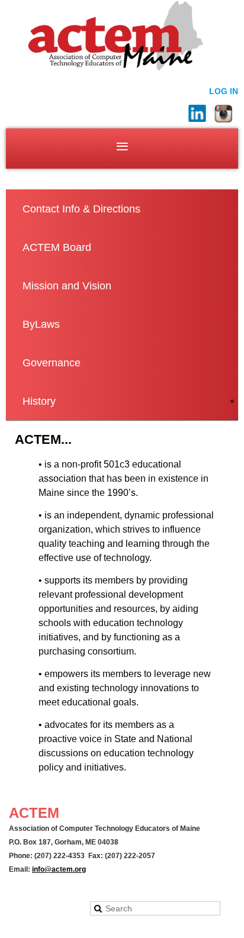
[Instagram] (223, 114)
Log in (223, 91)
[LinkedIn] (197, 114)
